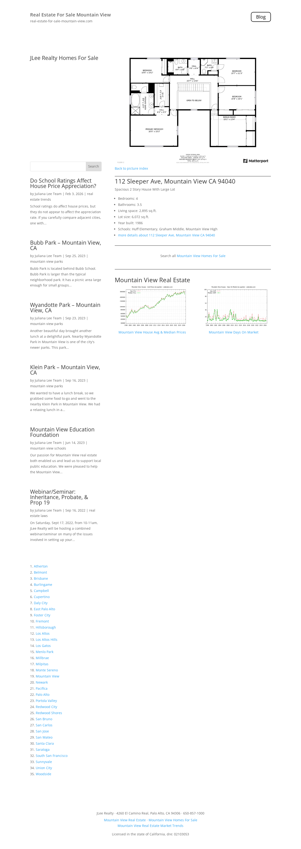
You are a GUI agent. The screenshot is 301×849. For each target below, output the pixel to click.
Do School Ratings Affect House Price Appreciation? (63, 183)
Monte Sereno (47, 670)
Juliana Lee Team (48, 194)
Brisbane (41, 578)
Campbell (41, 590)
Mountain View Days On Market (233, 332)
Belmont (40, 572)
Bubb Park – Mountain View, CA (65, 245)
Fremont (42, 621)
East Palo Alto (44, 609)
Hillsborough (46, 627)
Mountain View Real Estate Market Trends (150, 825)
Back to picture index (131, 168)
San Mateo (44, 737)
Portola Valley (46, 700)
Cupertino (42, 597)
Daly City (41, 603)
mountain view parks (46, 261)
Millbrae (42, 658)
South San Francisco (51, 755)
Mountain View (47, 676)
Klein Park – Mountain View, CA (65, 369)
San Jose (42, 731)
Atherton (41, 566)
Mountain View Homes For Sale (201, 256)
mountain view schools (48, 448)
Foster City (42, 615)
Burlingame (43, 584)
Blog (261, 17)
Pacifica (42, 688)
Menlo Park (44, 651)
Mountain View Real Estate (152, 280)
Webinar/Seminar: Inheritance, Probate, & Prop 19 (59, 497)
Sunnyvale (44, 761)
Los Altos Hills (46, 639)
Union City (44, 768)
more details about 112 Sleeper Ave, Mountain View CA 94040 (166, 235)
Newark (42, 682)
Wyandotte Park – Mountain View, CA (65, 307)
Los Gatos (43, 645)
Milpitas (42, 664)
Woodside (43, 774)
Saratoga (43, 749)
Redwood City (46, 706)
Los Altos (43, 633)
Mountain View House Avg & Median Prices (152, 332)
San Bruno (44, 719)
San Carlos (44, 725)
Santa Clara (45, 743)
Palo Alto (42, 694)
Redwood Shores (49, 713)
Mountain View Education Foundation (62, 432)
